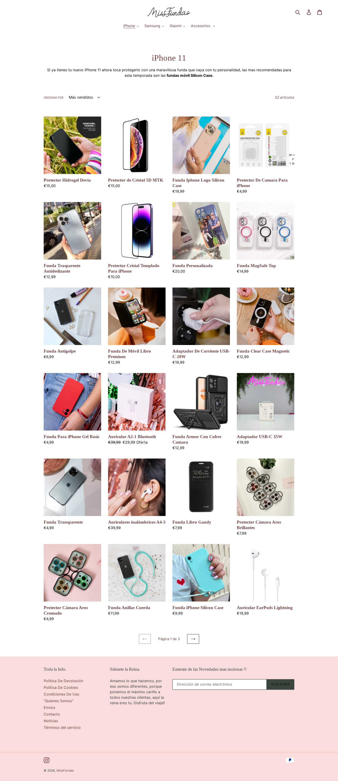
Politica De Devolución (63, 680)
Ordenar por (53, 97)
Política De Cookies (61, 687)
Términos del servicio (62, 727)
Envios (49, 707)
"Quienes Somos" (58, 700)
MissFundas (65, 770)
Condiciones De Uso (61, 694)
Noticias (51, 720)
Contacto (52, 714)
